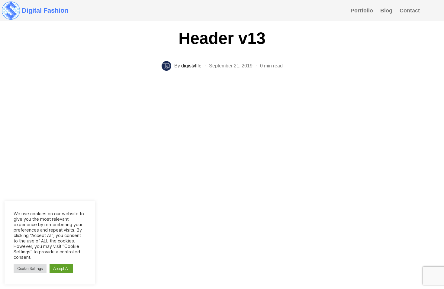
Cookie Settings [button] (30, 268)
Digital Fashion (45, 10)
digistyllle (191, 65)
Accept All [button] (61, 268)
